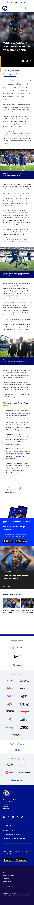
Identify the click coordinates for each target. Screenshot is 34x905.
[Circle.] (10, 2)
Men (6, 70)
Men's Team (6, 56)
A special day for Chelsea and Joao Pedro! (11, 611)
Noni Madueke (15, 70)
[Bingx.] (24, 2)
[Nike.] (17, 2)
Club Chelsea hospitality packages (17, 418)
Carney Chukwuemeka (10, 74)
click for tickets (19, 415)
